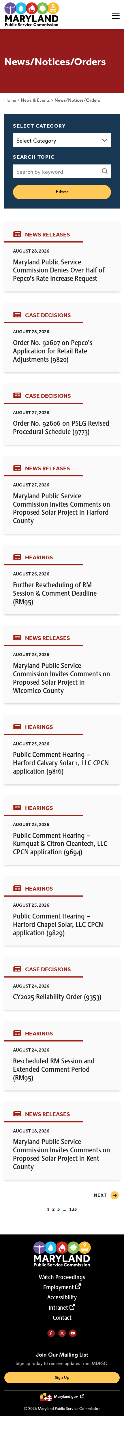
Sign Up (62, 1378)
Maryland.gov (66, 1396)
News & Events (35, 100)
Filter (62, 192)
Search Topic (34, 157)
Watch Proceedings (62, 1277)
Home (10, 100)
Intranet (58, 1307)
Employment (58, 1287)
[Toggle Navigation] (116, 16)
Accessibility (62, 1297)
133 (73, 1209)
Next (100, 1195)
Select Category (39, 126)
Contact (62, 1317)
